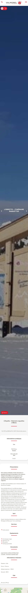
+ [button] (1, 589)
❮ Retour (4, 412)
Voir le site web (14, 453)
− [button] (1, 591)
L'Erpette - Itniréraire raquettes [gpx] (9, 554)
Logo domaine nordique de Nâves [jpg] (9, 552)
